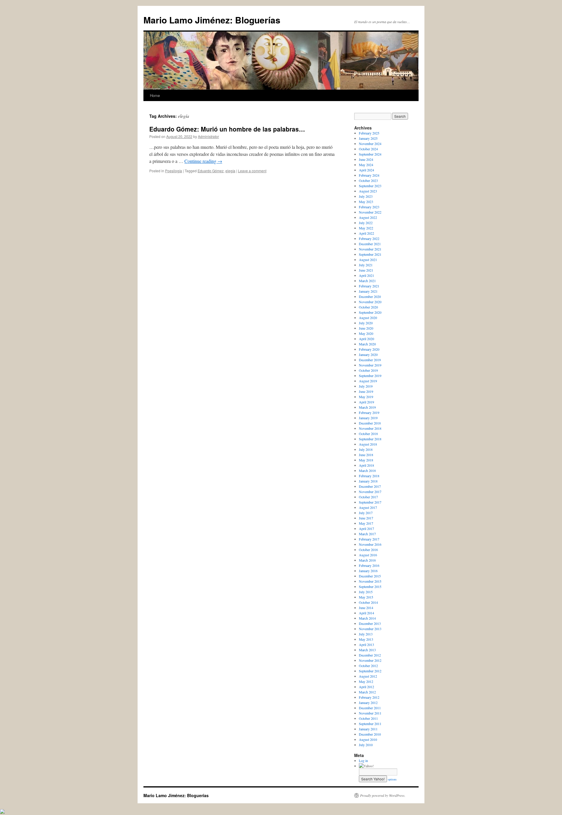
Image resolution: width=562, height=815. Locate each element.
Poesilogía (173, 170)
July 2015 (366, 591)
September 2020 (370, 312)
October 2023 (368, 180)
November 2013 (370, 628)
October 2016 (368, 549)
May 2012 (366, 681)
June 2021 (366, 270)
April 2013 (366, 644)
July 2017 (366, 512)
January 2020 (368, 354)
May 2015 (366, 597)
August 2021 (368, 259)
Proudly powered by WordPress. (382, 795)
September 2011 (370, 723)
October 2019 (368, 370)
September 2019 (370, 375)
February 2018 (369, 475)
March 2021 (367, 280)
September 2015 (370, 586)
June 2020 (366, 328)
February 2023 (369, 206)
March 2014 (367, 618)
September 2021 (370, 254)
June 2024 (366, 159)
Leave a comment (252, 170)
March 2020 (367, 344)
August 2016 (368, 555)
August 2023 (368, 191)
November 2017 (370, 491)
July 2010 (366, 744)
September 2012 (370, 671)
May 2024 (366, 164)
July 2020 (366, 322)
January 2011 (368, 729)
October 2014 (368, 602)
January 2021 (368, 291)
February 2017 (369, 539)
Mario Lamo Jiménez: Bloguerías (211, 19)
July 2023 (366, 196)
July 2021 (366, 264)
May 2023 (366, 201)
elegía (230, 170)
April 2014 (366, 613)
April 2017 (366, 528)
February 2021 (369, 286)
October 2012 (368, 665)
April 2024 (366, 170)
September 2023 (370, 185)
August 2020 (368, 317)
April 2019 (366, 402)
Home (155, 95)
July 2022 (366, 222)
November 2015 (370, 581)
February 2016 (369, 565)
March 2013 (367, 649)
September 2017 (370, 502)
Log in (363, 760)
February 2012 (369, 697)
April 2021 (366, 275)
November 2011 (370, 713)
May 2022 (366, 228)
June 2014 (366, 607)
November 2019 (370, 365)
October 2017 (368, 497)
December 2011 (370, 707)
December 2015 (370, 576)
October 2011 (368, 718)
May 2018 (366, 460)
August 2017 (368, 507)
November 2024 (370, 143)
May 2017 (366, 523)
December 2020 (370, 296)
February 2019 (369, 412)
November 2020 (370, 301)
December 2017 (370, 486)
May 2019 (366, 396)
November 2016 (370, 544)
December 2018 (370, 423)
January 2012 (368, 702)
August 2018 (368, 444)
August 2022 (368, 217)
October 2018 (368, 433)
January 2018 (368, 481)
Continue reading (203, 161)
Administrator (208, 136)
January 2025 (368, 138)
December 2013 (370, 623)
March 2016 (367, 560)
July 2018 (366, 449)
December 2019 (370, 359)
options (392, 779)
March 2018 (367, 470)
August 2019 (368, 380)
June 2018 (366, 454)
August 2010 (368, 739)
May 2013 (366, 639)
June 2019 (366, 391)
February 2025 (369, 133)
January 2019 (368, 417)
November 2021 (370, 249)
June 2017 (366, 518)
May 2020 (366, 333)
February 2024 (369, 175)
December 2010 (370, 734)
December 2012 (370, 655)
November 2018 (370, 428)
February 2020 (369, 349)
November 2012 (370, 660)
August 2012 (368, 676)
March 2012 (367, 692)
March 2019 (367, 407)
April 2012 (366, 686)
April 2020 (366, 338)
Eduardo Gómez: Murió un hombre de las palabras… (227, 129)
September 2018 (370, 439)
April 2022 (366, 233)
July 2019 (366, 386)
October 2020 (368, 307)
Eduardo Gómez (211, 170)
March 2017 (367, 533)
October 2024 (368, 148)
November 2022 (370, 212)
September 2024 (370, 154)
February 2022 (369, 238)
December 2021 (370, 243)
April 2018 (366, 465)
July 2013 (366, 634)
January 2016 (368, 570)
